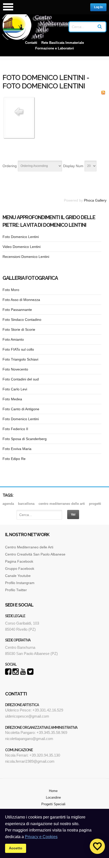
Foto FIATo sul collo (18, 349)
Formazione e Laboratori (54, 48)
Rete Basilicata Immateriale (62, 43)
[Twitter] (30, 673)
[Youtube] (23, 673)
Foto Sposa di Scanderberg (25, 439)
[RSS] (103, 93)
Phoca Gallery (95, 200)
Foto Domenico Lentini (21, 237)
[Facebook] (8, 673)
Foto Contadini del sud (21, 379)
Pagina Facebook (19, 561)
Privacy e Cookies (41, 837)
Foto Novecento (15, 369)
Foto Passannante (17, 310)
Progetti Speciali (53, 804)
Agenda (8, 504)
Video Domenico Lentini (22, 247)
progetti (95, 504)
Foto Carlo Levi (15, 389)
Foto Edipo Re (14, 459)
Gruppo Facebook (19, 568)
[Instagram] (15, 673)
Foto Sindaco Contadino (22, 320)
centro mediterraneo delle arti (62, 504)
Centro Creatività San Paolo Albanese (35, 554)
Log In (98, 7)
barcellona (26, 504)
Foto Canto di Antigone (21, 409)
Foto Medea (12, 399)
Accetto (15, 848)
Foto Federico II (15, 429)
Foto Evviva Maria (17, 449)
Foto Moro (11, 290)
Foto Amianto (13, 339)
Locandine (53, 797)
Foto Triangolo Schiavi (20, 359)
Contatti (31, 43)
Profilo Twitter (16, 590)
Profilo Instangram (19, 583)
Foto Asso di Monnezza (21, 300)
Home (53, 791)
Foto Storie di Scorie (19, 329)
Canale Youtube (18, 576)
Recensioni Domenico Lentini (26, 257)
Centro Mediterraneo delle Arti (29, 547)
